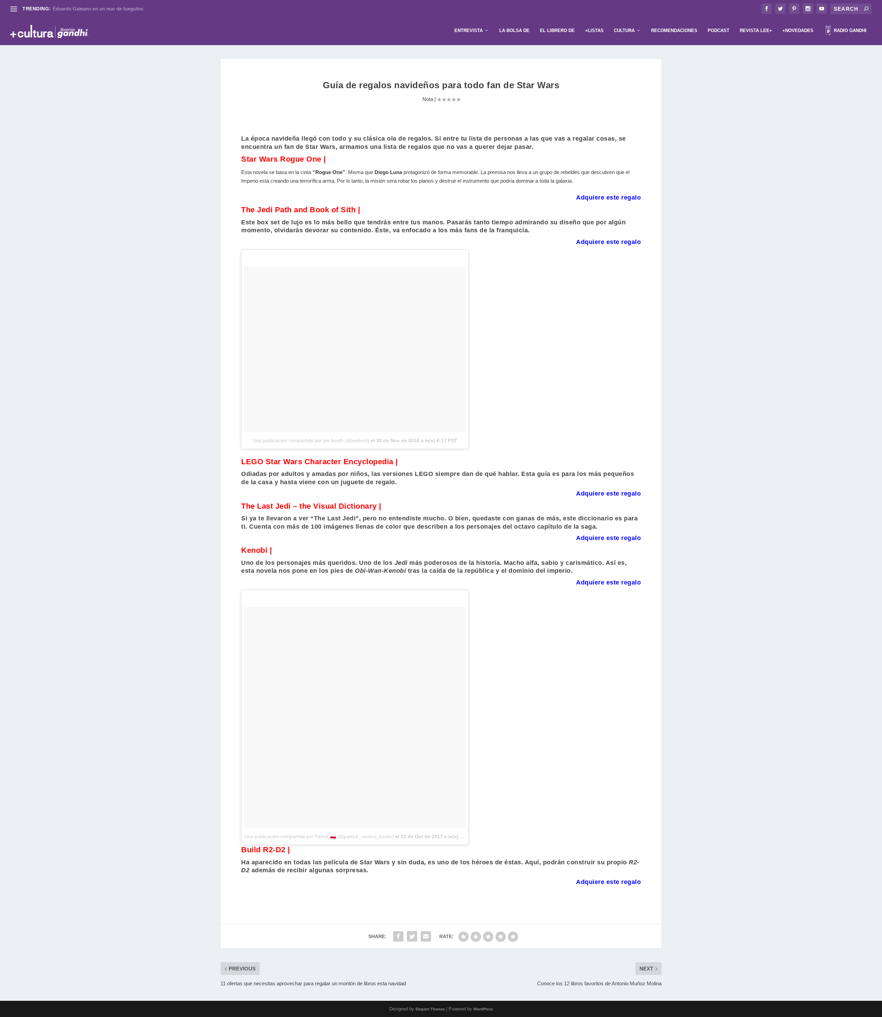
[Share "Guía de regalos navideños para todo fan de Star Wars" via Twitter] (412, 936)
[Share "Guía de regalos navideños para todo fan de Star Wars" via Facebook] (398, 936)
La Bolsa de (514, 30)
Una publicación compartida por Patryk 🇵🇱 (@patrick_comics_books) (319, 836)
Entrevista (468, 30)
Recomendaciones (674, 30)
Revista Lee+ (756, 30)
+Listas (594, 30)
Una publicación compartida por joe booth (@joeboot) (311, 440)
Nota (427, 99)
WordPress (483, 1009)
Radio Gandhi (849, 30)
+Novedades (797, 30)
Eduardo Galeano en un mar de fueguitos (98, 8)
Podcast (718, 30)
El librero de (557, 30)
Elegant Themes (430, 1009)
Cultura (624, 30)
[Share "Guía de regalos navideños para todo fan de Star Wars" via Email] (426, 936)
